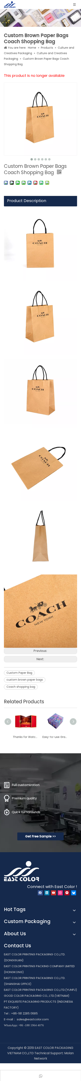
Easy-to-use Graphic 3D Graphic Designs (55, 737)
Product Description (26, 200)
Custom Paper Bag (19, 673)
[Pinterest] (66, 892)
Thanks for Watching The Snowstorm (26, 737)
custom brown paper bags (24, 680)
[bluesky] (73, 892)
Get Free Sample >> (40, 836)
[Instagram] (60, 892)
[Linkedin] (46, 892)
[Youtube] (53, 892)
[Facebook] (40, 892)
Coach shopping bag (20, 687)
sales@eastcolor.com (33, 1019)
